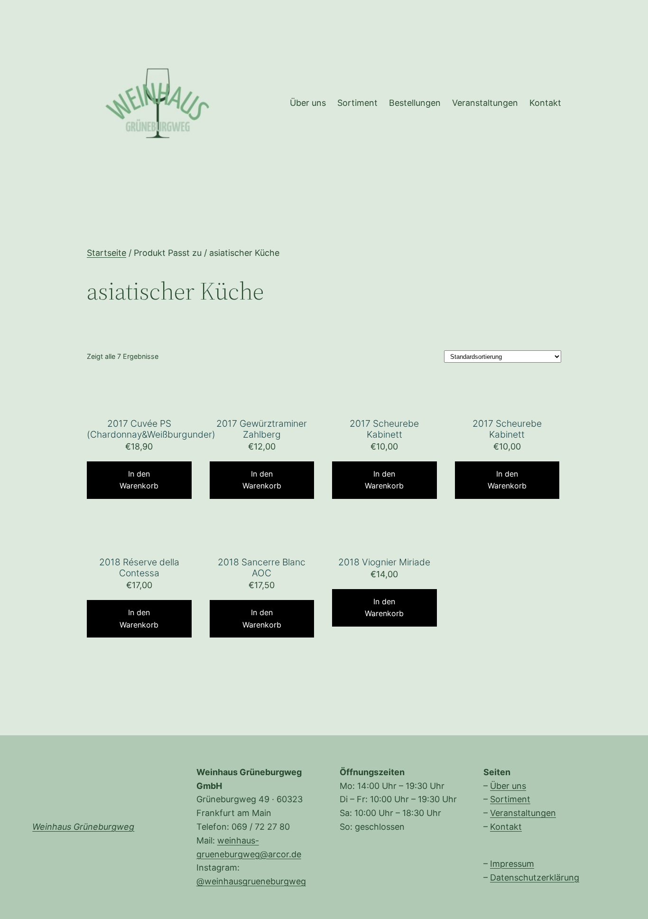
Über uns (508, 786)
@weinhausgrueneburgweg (251, 881)
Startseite (106, 253)
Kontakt (506, 827)
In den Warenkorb (139, 480)
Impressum (512, 864)
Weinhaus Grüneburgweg (83, 827)
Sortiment (510, 799)
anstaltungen (529, 813)
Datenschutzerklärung (534, 877)
